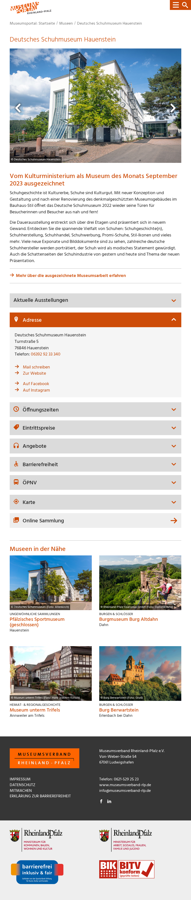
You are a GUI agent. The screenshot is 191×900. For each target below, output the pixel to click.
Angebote (35, 446)
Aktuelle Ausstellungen (40, 300)
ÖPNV (30, 483)
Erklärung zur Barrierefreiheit (40, 796)
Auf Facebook (36, 384)
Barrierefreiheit (40, 465)
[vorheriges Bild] (18, 109)
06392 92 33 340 (45, 354)
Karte (29, 502)
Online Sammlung (43, 521)
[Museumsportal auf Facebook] (101, 802)
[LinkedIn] (109, 802)
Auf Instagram (36, 390)
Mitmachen (21, 791)
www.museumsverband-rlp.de (125, 785)
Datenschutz (22, 785)
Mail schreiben (36, 367)
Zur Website (34, 373)
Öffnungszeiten (41, 410)
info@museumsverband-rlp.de (125, 791)
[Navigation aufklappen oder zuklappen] (180, 5)
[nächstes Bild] (172, 109)
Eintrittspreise (39, 428)
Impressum (20, 779)
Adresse (32, 320)
